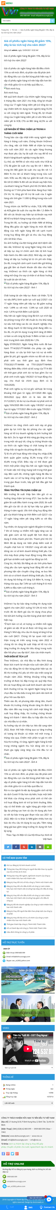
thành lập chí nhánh (44, 1147)
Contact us (49, 1207)
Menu (9, 3)
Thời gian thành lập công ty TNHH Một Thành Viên (26, 924)
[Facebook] (3, 1153)
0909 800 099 (12, 1176)
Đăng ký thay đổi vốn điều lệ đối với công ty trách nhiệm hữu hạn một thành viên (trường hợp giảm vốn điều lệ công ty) (28, 898)
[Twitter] (12, 1153)
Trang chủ (5, 30)
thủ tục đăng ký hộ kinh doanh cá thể (21, 865)
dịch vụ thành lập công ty (20, 1144)
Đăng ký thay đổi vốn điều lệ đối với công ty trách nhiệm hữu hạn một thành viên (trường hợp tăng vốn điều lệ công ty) (29, 889)
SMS (30, 1207)
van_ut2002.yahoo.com (16, 1186)
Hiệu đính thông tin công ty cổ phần (21, 932)
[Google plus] (17, 1153)
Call (12, 1207)
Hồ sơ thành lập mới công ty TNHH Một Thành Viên (26, 928)
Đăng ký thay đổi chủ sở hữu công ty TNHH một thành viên (29, 882)
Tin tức (14, 30)
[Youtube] (8, 1153)
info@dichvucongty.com (16, 1181)
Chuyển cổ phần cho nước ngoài (21, 1147)
